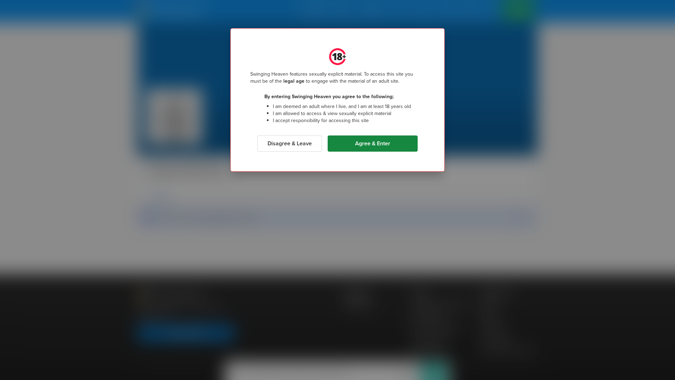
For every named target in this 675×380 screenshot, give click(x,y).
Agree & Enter (372, 143)
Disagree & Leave (290, 143)
